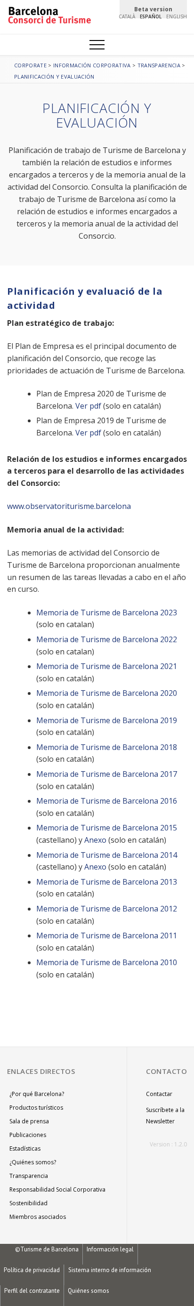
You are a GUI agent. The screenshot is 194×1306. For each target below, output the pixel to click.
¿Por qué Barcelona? (36, 1094)
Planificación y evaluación (54, 76)
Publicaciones (27, 1135)
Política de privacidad (32, 1270)
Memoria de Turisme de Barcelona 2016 (106, 801)
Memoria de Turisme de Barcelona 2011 (106, 935)
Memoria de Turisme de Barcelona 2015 (106, 827)
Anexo (95, 840)
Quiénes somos (88, 1291)
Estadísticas (24, 1149)
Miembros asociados (37, 1217)
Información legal (110, 1249)
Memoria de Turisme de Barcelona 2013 (106, 882)
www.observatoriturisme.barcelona (69, 506)
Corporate (30, 65)
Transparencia (158, 65)
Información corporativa (92, 65)
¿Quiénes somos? (32, 1162)
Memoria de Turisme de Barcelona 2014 (106, 855)
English (176, 16)
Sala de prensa (29, 1121)
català (127, 16)
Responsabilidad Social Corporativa (57, 1189)
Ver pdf (88, 406)
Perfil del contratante (32, 1291)
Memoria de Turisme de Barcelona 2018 (106, 747)
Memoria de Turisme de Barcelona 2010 (106, 962)
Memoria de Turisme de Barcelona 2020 (106, 693)
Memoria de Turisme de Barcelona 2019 (106, 720)
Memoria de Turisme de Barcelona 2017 (106, 774)
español (151, 16)
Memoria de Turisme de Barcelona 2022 (106, 639)
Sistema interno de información (109, 1270)
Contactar (159, 1094)
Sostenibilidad (28, 1203)
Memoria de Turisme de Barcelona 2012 (106, 908)
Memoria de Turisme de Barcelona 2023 (106, 612)
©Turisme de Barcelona (47, 1249)
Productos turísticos (36, 1108)
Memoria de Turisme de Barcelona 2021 (106, 666)
